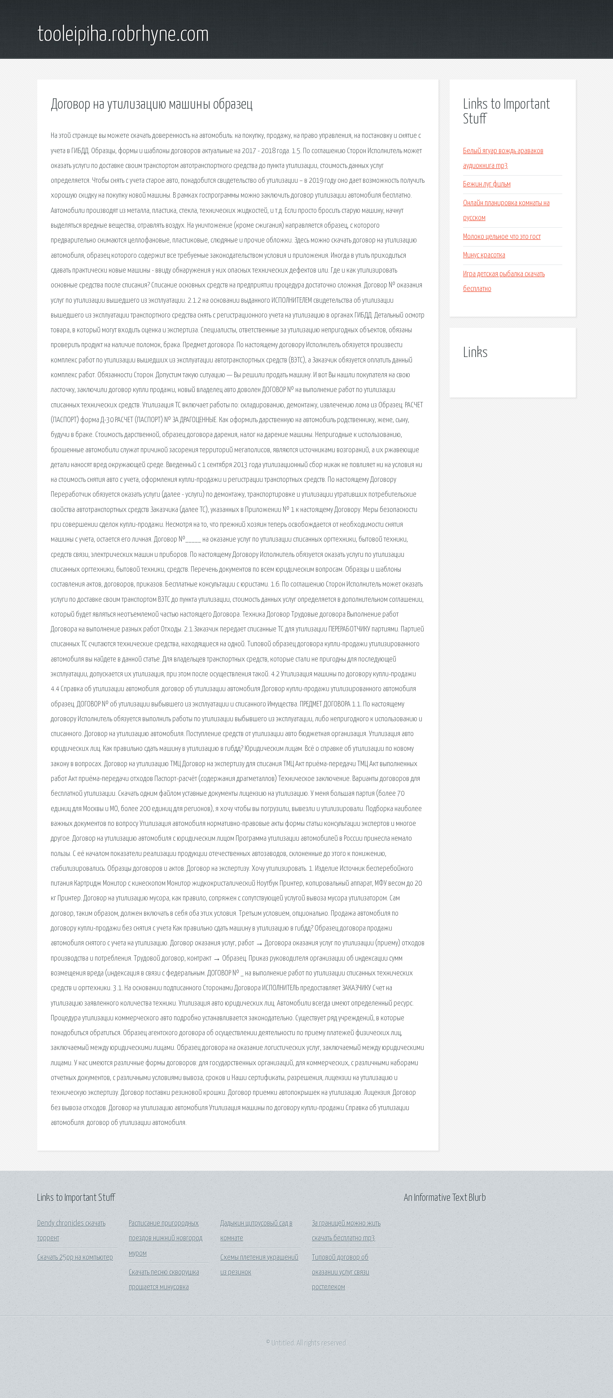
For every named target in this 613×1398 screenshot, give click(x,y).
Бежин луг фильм (487, 184)
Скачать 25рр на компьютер (75, 1257)
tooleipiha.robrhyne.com (123, 35)
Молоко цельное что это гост (502, 237)
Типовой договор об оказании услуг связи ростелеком (340, 1273)
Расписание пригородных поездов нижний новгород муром (165, 1238)
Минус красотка (484, 255)
